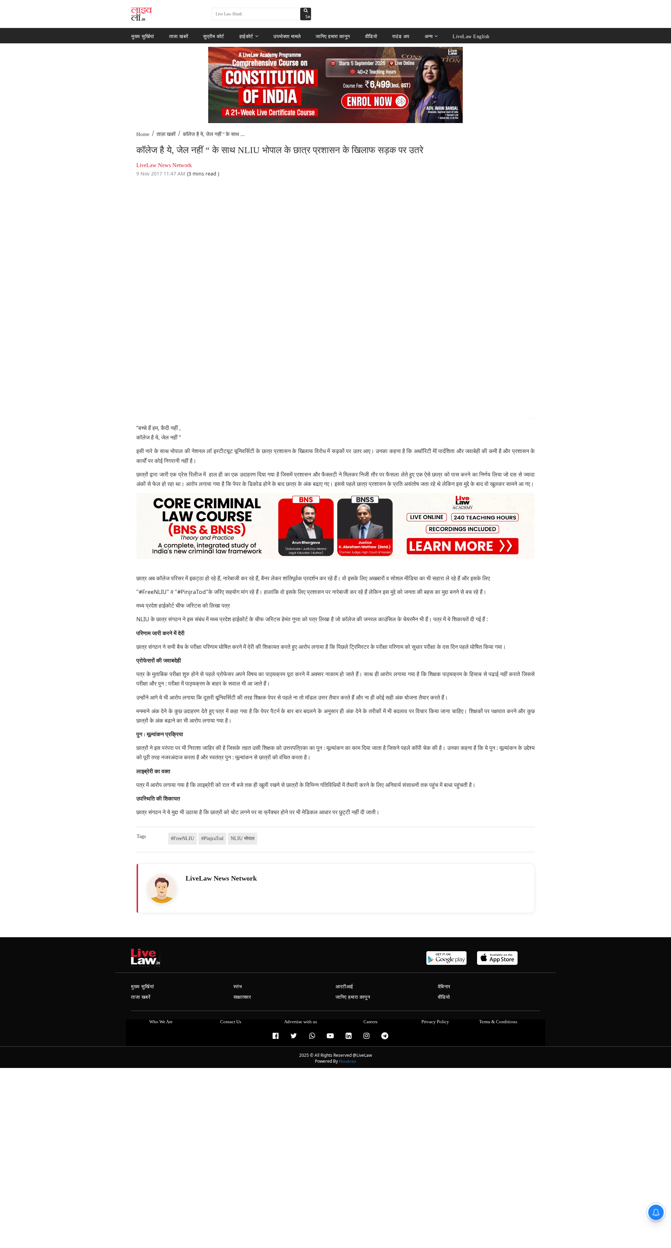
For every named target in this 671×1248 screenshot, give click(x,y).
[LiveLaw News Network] (161, 889)
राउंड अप (401, 36)
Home (143, 134)
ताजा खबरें (178, 36)
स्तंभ (237, 986)
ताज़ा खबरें (166, 134)
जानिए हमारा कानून (333, 36)
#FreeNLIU (182, 838)
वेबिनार (444, 986)
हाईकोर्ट (246, 36)
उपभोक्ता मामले (287, 36)
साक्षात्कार (242, 997)
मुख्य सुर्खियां (142, 36)
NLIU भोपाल (242, 838)
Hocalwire (347, 1061)
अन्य (429, 36)
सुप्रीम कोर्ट (213, 36)
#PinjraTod (212, 838)
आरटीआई (344, 986)
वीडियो (371, 36)
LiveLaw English (471, 36)
